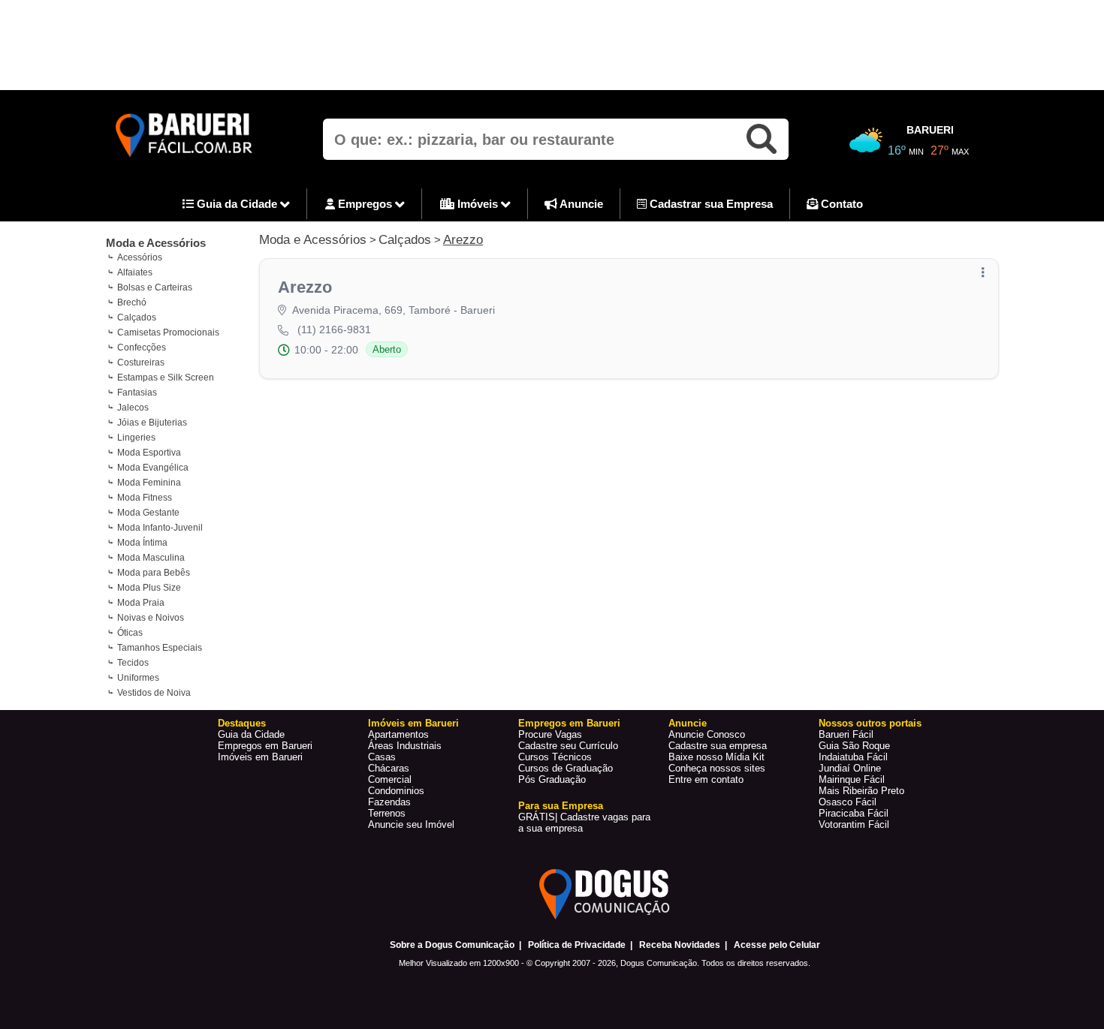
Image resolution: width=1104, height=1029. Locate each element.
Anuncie (580, 203)
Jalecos (133, 407)
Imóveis (477, 203)
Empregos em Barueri (265, 745)
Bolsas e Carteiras (154, 287)
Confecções (141, 347)
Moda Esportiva (149, 452)
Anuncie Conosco (706, 734)
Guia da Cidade (237, 203)
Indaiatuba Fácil (853, 757)
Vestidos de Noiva (154, 693)
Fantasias (137, 392)
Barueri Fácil (846, 734)
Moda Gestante (148, 512)
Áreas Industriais (405, 745)
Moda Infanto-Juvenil (160, 527)
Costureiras (140, 362)
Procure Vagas (550, 734)
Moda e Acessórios (156, 242)
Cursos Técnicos (555, 757)
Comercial (390, 779)
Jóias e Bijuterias (152, 422)
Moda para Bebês (153, 572)
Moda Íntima (142, 542)
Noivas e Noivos (150, 617)
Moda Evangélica (153, 467)
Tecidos (133, 662)
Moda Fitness (144, 497)
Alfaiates (134, 272)
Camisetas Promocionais (168, 332)
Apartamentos (398, 734)
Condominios (396, 790)
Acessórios (139, 257)
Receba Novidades (679, 945)
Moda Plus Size (149, 587)
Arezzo (463, 240)
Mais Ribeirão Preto (861, 790)
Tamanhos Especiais (159, 647)
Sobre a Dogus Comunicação (452, 945)
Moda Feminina (149, 482)
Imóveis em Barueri (260, 757)
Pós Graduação (552, 779)
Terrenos (387, 813)
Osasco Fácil (847, 802)
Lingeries (136, 437)
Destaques (242, 723)
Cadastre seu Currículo (568, 745)
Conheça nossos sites (716, 768)
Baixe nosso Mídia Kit (716, 757)
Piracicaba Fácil (853, 813)
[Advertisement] (552, 45)
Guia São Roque (854, 745)
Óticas (130, 632)
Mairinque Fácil (852, 779)
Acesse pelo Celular (777, 945)
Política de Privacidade (577, 945)
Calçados (136, 317)
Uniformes (138, 677)
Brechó (131, 302)
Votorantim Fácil (854, 824)
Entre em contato (706, 779)
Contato (840, 203)
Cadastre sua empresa (717, 745)
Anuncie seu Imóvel (411, 824)
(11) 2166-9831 (334, 329)
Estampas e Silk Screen (165, 377)
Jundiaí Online (850, 768)
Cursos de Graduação (565, 768)
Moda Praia (140, 602)
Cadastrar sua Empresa (710, 203)
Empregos (365, 203)
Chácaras (388, 768)
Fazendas (389, 802)
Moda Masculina (151, 557)
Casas (382, 757)
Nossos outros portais (870, 723)
